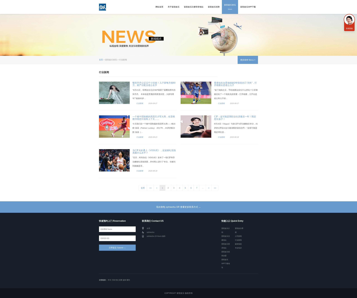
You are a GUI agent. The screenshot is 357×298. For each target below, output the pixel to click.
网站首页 (159, 7)
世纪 (117, 280)
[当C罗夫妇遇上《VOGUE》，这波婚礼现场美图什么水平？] (114, 160)
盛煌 (124, 280)
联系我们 (349, 19)
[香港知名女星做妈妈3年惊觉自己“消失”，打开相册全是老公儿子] (196, 93)
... (203, 188)
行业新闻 (139, 103)
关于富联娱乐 (173, 7)
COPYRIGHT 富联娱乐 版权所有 (178, 293)
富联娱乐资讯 (230, 7)
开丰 (109, 280)
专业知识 (238, 248)
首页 (101, 60)
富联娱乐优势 (214, 7)
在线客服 (349, 28)
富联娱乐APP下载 (248, 7)
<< (150, 188)
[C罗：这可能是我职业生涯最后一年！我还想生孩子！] (196, 126)
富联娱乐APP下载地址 (225, 263)
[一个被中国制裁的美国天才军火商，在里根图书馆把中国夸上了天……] (114, 126)
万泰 (113, 280)
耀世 (128, 280)
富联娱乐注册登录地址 (193, 7)
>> (215, 188)
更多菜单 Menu (247, 60)
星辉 (120, 280)
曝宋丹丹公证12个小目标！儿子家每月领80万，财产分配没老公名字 (153, 84)
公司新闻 (238, 236)
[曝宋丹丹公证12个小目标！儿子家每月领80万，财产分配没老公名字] (114, 93)
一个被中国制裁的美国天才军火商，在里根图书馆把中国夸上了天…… (153, 117)
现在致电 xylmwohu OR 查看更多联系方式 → (178, 207)
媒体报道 (238, 244)
